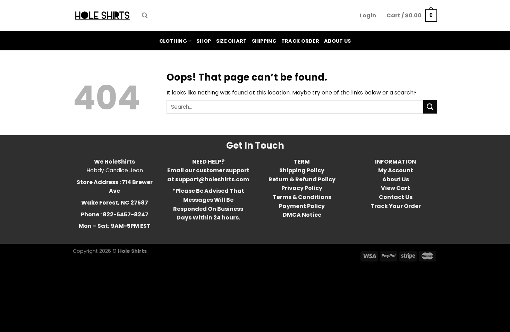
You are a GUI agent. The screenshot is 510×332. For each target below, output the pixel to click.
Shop (203, 41)
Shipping (264, 41)
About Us (337, 41)
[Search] (144, 15)
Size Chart (231, 41)
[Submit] (430, 107)
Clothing (173, 41)
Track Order (300, 41)
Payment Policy (302, 206)
